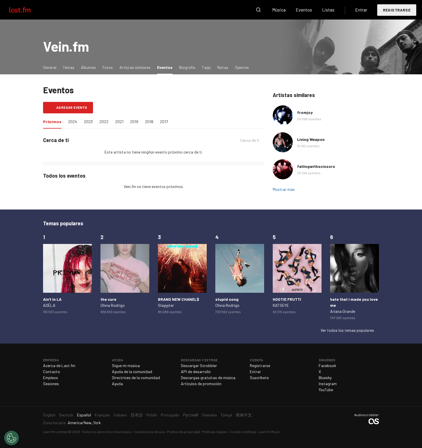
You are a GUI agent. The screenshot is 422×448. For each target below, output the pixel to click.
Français (102, 414)
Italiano (120, 414)
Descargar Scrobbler (199, 365)
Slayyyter (166, 305)
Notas (222, 67)
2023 (88, 121)
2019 (134, 121)
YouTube (326, 389)
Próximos (53, 121)
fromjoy (305, 112)
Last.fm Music (269, 432)
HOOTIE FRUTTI (287, 299)
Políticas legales (215, 432)
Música (279, 9)
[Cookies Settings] (11, 438)
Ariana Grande (342, 311)
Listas (328, 9)
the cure (108, 299)
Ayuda (117, 383)
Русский (190, 414)
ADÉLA (49, 305)
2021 (119, 121)
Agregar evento (71, 107)
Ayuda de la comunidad (132, 371)
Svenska (209, 414)
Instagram (328, 383)
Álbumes (88, 67)
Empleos (50, 377)
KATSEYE (281, 305)
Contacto (51, 371)
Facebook (327, 365)
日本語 (137, 414)
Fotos (107, 67)
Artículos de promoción (201, 383)
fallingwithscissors (316, 166)
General (49, 67)
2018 (149, 121)
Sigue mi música (126, 365)
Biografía (187, 67)
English (49, 414)
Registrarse (397, 9)
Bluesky (325, 377)
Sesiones (51, 383)
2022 (104, 121)
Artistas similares (134, 67)
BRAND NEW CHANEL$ (178, 299)
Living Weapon (311, 139)
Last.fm (26, 10)
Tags (206, 67)
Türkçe (226, 414)
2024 (72, 121)
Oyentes (242, 67)
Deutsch (66, 414)
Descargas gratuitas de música (208, 377)
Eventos (304, 9)
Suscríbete (259, 377)
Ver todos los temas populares (347, 330)
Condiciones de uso (149, 432)
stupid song (227, 299)
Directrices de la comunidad (136, 377)
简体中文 (244, 414)
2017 (164, 121)
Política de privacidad (183, 432)
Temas (68, 67)
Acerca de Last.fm (59, 365)
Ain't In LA (52, 299)
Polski (151, 414)
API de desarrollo (196, 371)
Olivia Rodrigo (112, 305)
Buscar (258, 9)
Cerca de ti (249, 140)
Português (170, 414)
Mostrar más (284, 189)
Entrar (361, 9)
